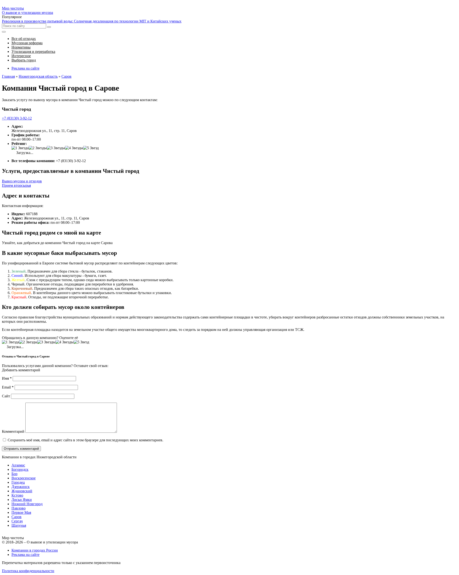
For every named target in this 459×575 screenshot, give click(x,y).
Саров (16, 517)
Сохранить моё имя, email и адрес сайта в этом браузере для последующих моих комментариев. (85, 440)
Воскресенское (23, 478)
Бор (14, 474)
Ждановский (21, 491)
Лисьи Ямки (21, 500)
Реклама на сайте (25, 68)
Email (8, 387)
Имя (7, 378)
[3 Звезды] (56, 148)
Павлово (18, 508)
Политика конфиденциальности (28, 571)
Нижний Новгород (27, 504)
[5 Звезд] (91, 148)
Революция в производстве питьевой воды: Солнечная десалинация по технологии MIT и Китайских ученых (91, 21)
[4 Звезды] (74, 148)
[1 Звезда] (20, 148)
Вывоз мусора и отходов (22, 181)
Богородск (19, 469)
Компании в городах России (34, 550)
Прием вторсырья (16, 185)
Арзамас (18, 465)
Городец (18, 482)
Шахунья (18, 525)
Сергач (17, 521)
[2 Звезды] (38, 148)
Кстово (17, 495)
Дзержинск (20, 487)
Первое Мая (21, 512)
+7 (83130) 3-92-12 (17, 118)
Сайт (6, 396)
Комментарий (13, 431)
